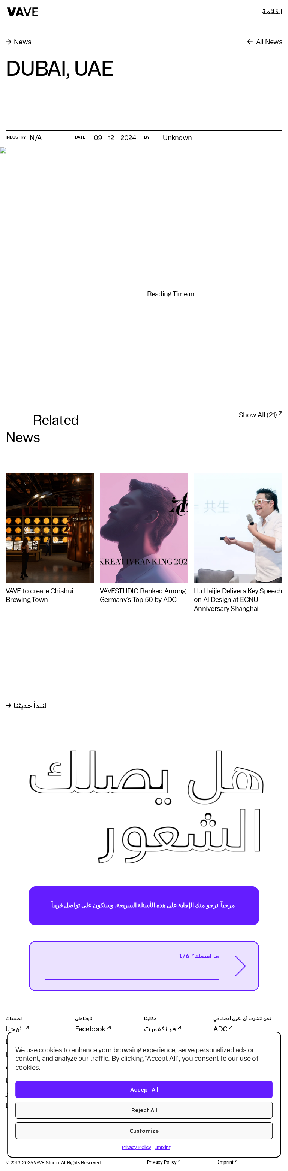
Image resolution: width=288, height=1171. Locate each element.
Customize (144, 1130)
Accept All (144, 1089)
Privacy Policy (136, 1147)
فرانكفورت (160, 1029)
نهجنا (14, 1029)
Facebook (90, 1029)
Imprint (162, 1147)
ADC (220, 1029)
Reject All (144, 1110)
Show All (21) (258, 414)
